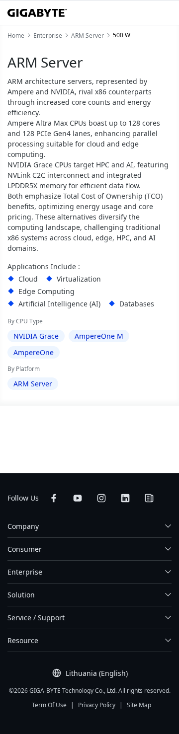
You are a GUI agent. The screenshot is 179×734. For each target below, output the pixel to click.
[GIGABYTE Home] (37, 13)
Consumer (24, 549)
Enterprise (24, 572)
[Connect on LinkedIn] (125, 498)
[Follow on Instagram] (101, 498)
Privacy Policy (96, 705)
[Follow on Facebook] (54, 498)
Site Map (139, 705)
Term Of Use (49, 705)
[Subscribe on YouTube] (78, 498)
